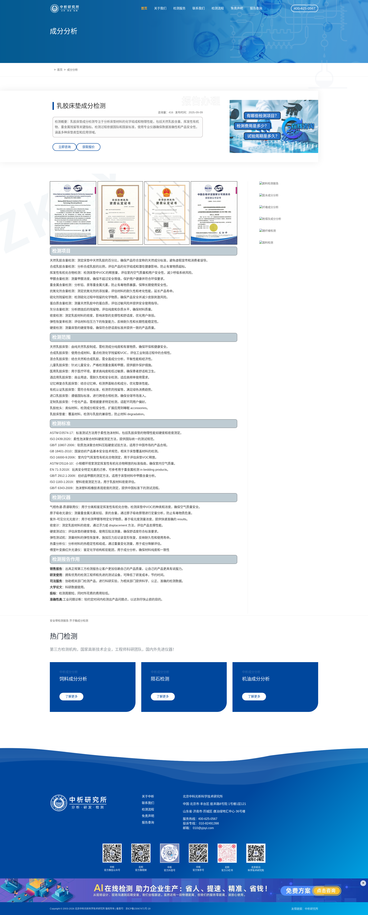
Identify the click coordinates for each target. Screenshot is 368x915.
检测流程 (218, 8)
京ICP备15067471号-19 (138, 908)
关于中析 (148, 796)
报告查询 (256, 8)
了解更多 (71, 696)
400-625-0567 (304, 8)
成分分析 (72, 69)
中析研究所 (311, 908)
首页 (144, 8)
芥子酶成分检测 (78, 620)
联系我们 (198, 8)
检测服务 (179, 8)
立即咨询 (64, 147)
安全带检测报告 (59, 620)
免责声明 (237, 8)
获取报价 (88, 147)
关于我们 (160, 8)
